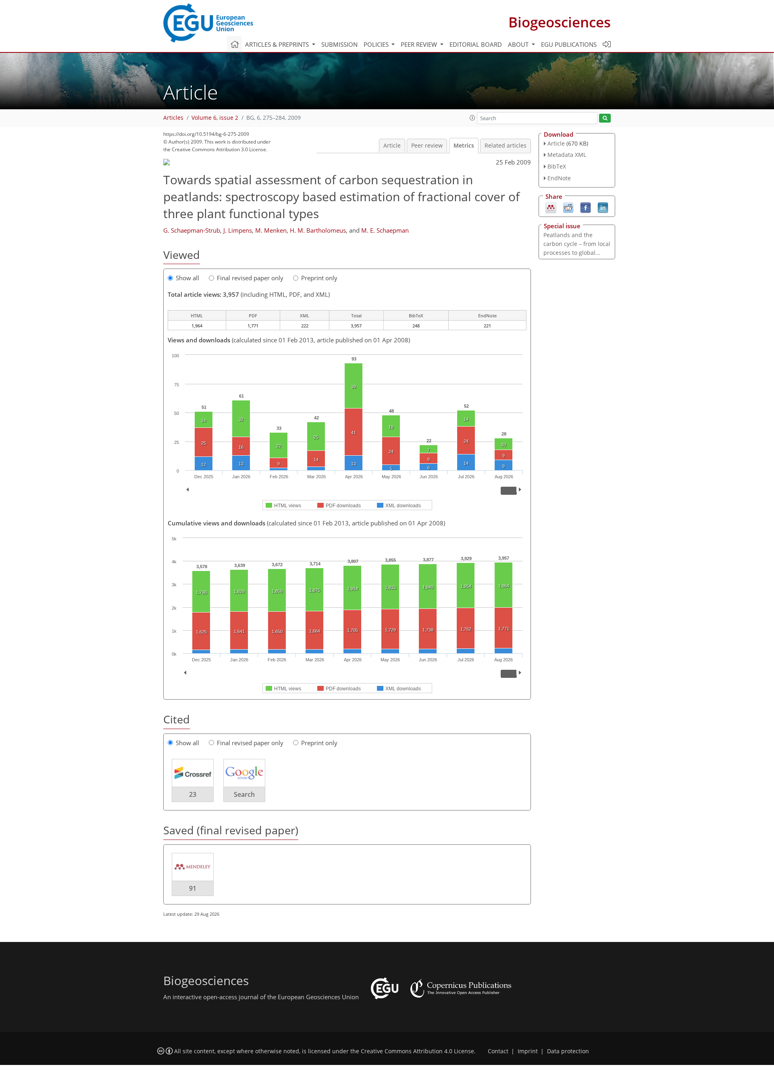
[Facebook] (585, 207)
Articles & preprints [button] (277, 44)
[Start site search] (605, 118)
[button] (472, 117)
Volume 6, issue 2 (214, 117)
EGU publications (569, 44)
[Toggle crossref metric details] (192, 773)
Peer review (427, 145)
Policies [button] (377, 44)
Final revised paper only (250, 278)
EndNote (559, 178)
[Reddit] (568, 207)
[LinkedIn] (602, 207)
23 (192, 794)
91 (192, 888)
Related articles (505, 145)
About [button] (519, 44)
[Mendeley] (550, 207)
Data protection (568, 1051)
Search (244, 794)
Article (392, 145)
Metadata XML (566, 154)
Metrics (464, 145)
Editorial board (475, 44)
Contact (498, 1051)
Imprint (528, 1051)
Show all (187, 278)
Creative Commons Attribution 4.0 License (417, 1051)
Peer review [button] (420, 44)
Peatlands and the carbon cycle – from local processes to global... (576, 243)
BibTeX (556, 166)
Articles (173, 117)
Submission (339, 44)
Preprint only (319, 278)
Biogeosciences (559, 22)
